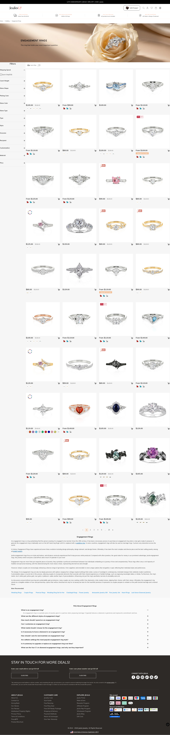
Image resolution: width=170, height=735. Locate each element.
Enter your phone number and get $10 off (83, 669)
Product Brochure (17, 722)
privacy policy (110, 682)
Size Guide (47, 700)
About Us (14, 698)
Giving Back (15, 703)
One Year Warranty (50, 719)
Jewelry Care (48, 698)
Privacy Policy (16, 714)
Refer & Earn (81, 700)
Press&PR (14, 719)
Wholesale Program (84, 711)
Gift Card (80, 716)
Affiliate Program (83, 706)
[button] (85, 732)
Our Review (15, 708)
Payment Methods (50, 714)
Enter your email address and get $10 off (25, 669)
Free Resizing (48, 703)
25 (109, 530)
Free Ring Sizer (49, 706)
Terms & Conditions (18, 716)
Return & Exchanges (51, 716)
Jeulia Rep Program (83, 708)
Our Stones (15, 706)
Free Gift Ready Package (52, 708)
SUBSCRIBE (24, 675)
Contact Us (15, 700)
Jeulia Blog (80, 714)
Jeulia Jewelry (83, 728)
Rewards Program (83, 703)
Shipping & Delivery (51, 711)
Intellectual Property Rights (20, 711)
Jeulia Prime (81, 698)
